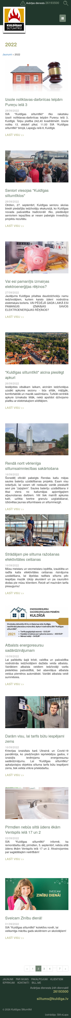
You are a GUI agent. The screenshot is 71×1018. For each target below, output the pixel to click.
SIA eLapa (62, 1014)
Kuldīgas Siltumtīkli (21, 1009)
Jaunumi (7, 54)
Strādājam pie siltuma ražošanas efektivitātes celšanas (32, 556)
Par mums (22, 979)
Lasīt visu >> (14, 135)
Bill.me (36, 982)
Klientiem (56, 979)
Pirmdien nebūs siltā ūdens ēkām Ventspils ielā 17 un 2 (32, 829)
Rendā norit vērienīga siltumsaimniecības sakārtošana (31, 465)
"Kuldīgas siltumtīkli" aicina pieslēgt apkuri (34, 374)
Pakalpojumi (39, 979)
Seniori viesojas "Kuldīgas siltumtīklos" (27, 192)
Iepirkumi (9, 982)
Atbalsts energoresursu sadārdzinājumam (24, 647)
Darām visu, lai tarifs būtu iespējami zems (34, 738)
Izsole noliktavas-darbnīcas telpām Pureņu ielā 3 (34, 102)
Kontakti (23, 982)
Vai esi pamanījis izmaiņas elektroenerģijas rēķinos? (27, 283)
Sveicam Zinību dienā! (23, 917)
